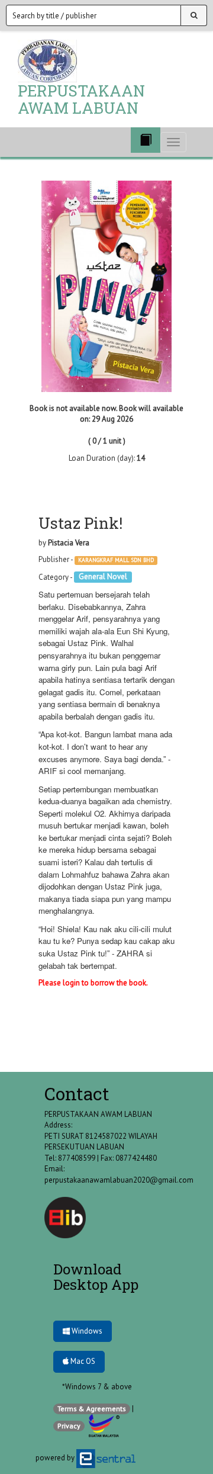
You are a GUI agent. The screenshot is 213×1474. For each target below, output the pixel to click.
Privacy (68, 1425)
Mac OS (82, 1361)
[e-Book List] (145, 140)
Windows (86, 1331)
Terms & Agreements (91, 1408)
